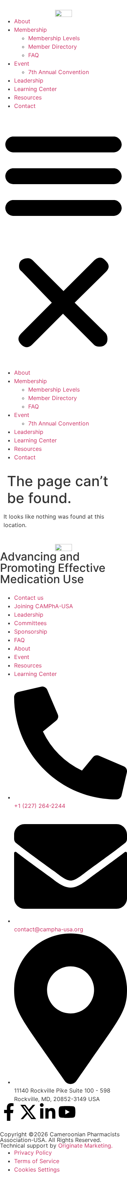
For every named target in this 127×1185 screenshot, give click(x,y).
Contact (25, 105)
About (22, 21)
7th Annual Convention (58, 71)
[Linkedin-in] (47, 1112)
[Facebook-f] (9, 1112)
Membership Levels (54, 38)
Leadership (28, 80)
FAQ (33, 55)
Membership (30, 29)
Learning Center (35, 88)
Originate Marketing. (85, 1145)
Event (21, 63)
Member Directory (52, 46)
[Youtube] (67, 1112)
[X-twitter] (28, 1112)
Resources (28, 97)
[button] (63, 239)
